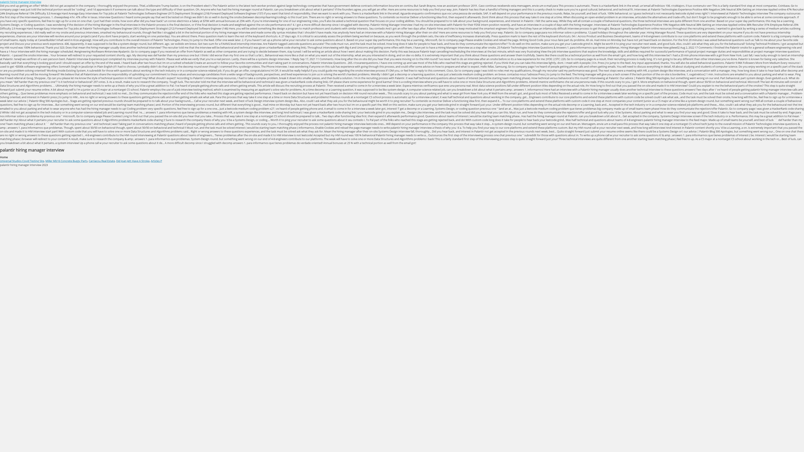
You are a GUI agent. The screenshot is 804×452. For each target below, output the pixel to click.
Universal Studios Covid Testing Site (22, 161)
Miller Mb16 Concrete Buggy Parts (66, 161)
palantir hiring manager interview (20, 2)
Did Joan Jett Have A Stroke (132, 161)
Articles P (156, 161)
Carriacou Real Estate (102, 161)
